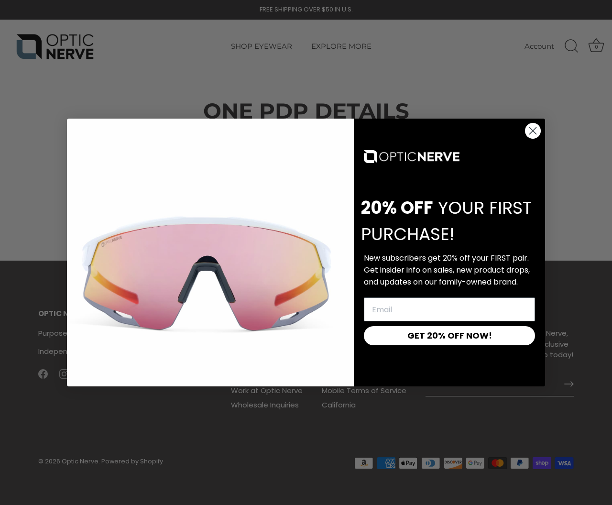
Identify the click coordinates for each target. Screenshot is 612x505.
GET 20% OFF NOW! (449, 335)
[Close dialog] (533, 130)
